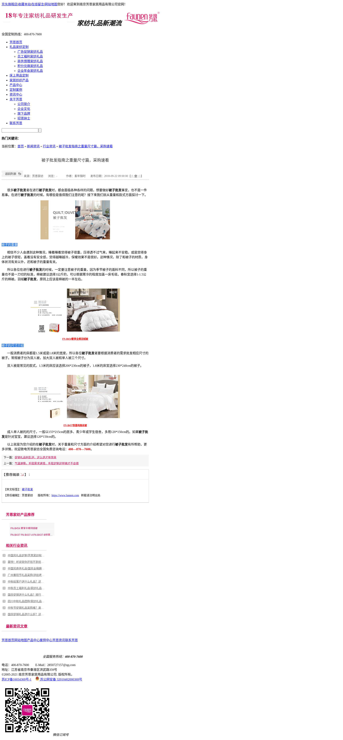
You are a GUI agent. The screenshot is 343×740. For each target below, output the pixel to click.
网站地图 (51, 4)
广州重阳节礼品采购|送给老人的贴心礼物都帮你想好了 (26, 575)
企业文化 (23, 108)
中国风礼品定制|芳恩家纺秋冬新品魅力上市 (26, 555)
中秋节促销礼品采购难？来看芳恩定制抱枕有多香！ (26, 607)
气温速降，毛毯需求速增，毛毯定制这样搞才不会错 (47, 463)
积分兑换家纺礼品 (30, 66)
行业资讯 (49, 146)
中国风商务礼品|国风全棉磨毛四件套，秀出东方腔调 (26, 568)
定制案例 (16, 89)
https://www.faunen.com (65, 495)
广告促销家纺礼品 (30, 51)
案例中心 (46, 640)
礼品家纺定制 (19, 47)
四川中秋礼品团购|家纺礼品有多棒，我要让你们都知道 (26, 601)
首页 (20, 146)
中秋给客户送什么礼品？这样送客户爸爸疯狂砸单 (26, 581)
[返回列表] (12, 176)
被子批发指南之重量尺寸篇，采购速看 (86, 146)
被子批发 (27, 489)
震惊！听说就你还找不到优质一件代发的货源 (26, 562)
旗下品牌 (23, 113)
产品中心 (16, 85)
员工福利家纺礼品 (30, 56)
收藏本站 (24, 4)
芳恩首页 (16, 42)
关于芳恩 (16, 99)
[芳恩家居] (141, 23)
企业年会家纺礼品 (30, 70)
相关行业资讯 (16, 546)
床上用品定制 (19, 75)
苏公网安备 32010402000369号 (60, 679)
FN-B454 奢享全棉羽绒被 (24, 528)
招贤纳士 (23, 118)
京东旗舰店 (9, 4)
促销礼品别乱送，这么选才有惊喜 (35, 457)
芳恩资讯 (58, 640)
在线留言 (37, 4)
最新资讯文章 (16, 626)
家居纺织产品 (19, 80)
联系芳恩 (16, 123)
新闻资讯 (33, 146)
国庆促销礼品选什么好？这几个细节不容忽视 (26, 614)
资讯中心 (16, 94)
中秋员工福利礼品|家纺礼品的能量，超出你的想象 (26, 588)
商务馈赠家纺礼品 (30, 61)
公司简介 (23, 104)
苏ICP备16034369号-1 (16, 679)
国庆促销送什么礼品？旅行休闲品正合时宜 (26, 594)
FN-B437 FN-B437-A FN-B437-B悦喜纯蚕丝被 (35, 535)
